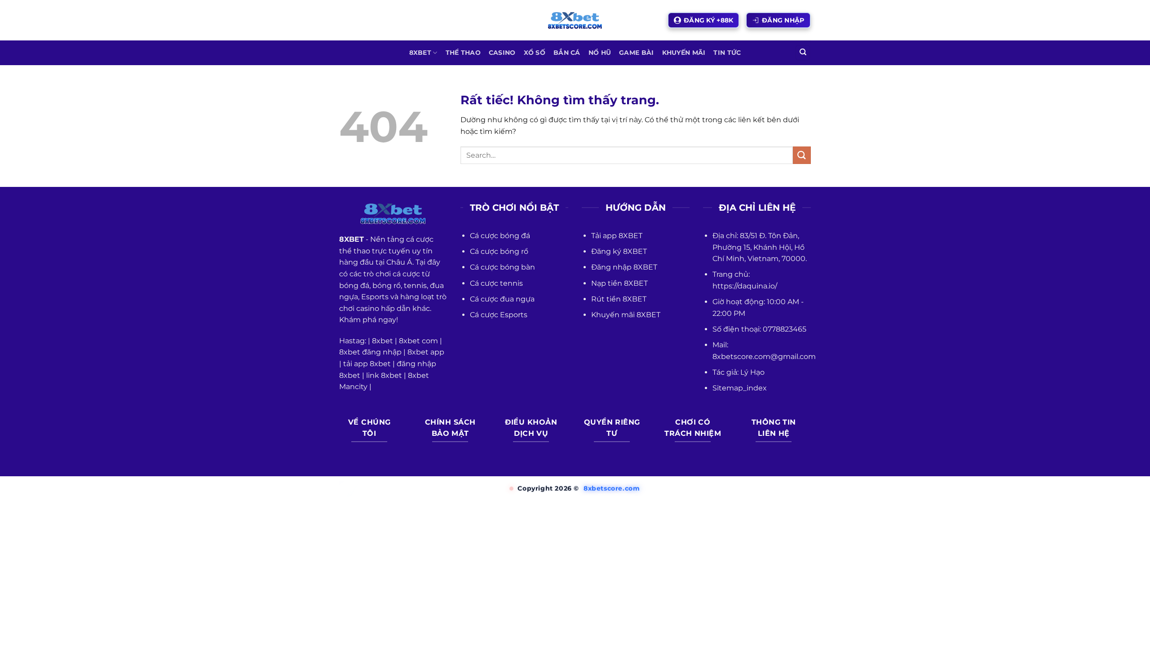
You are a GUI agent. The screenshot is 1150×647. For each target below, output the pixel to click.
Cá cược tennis (496, 283)
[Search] (803, 52)
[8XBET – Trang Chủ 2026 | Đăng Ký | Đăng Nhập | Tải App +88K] (575, 20)
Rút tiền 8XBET (618, 299)
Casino (502, 53)
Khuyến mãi (684, 53)
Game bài (636, 53)
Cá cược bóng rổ (499, 251)
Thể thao (463, 53)
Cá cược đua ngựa (502, 299)
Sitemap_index (739, 388)
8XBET (420, 53)
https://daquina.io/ (744, 286)
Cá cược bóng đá (500, 235)
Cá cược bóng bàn (502, 267)
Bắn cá (566, 53)
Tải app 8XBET (616, 235)
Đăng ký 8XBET (619, 251)
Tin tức (727, 53)
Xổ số (534, 53)
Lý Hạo (752, 372)
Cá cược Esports (498, 314)
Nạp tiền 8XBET (619, 283)
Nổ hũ (599, 53)
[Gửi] (802, 155)
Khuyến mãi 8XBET (625, 314)
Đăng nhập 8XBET (624, 267)
